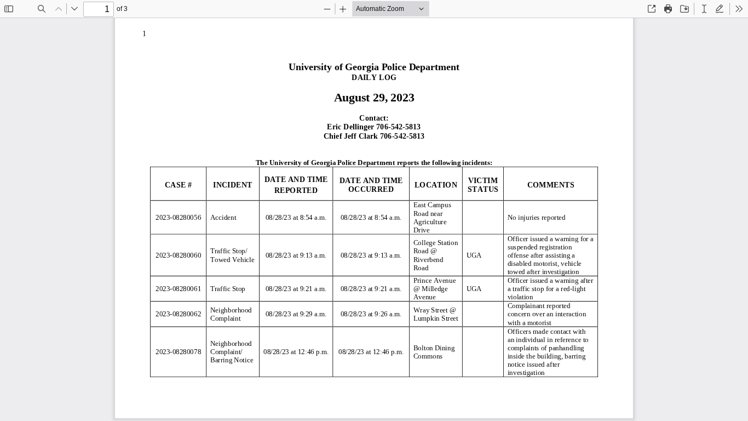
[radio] (704, 8)
